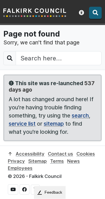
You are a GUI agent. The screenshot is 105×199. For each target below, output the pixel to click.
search (80, 115)
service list (22, 123)
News (73, 161)
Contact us (60, 154)
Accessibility (30, 154)
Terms (57, 161)
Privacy (16, 161)
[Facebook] (24, 189)
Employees (20, 168)
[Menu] (95, 13)
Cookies (85, 154)
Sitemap (37, 161)
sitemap (54, 123)
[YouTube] (13, 189)
